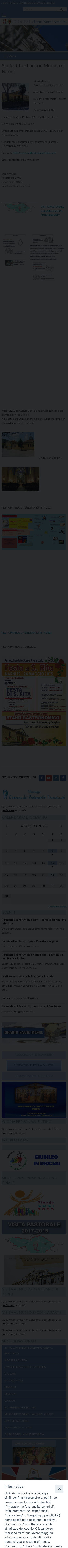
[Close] (59, 1489)
